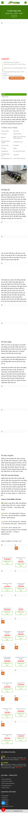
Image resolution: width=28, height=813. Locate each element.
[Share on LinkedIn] (16, 83)
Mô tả (3, 94)
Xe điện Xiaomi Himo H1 (7, 584)
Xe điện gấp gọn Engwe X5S (7, 658)
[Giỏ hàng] (25, 2)
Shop (16, 13)
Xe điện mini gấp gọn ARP (7, 735)
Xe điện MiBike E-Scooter (7, 806)
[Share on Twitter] (8, 83)
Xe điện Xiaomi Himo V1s (7, 683)
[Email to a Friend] (10, 83)
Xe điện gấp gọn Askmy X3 (21, 584)
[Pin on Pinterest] (13, 83)
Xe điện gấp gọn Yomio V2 (7, 632)
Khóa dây (21, 608)
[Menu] (2, 2)
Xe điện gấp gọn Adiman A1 (21, 632)
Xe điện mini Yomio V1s (7, 709)
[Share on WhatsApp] (2, 83)
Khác (21, 13)
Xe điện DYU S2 (7, 608)
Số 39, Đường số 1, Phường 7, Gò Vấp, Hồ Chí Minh (14, 764)
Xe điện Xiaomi (5, 795)
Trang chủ (9, 13)
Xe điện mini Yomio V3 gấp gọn (21, 658)
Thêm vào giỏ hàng (16, 78)
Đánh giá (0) (5, 96)
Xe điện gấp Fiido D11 (7, 558)
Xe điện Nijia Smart (20, 734)
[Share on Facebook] (5, 83)
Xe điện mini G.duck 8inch (21, 558)
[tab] (14, 94)
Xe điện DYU (4, 797)
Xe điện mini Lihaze (20, 708)
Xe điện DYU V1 (21, 683)
